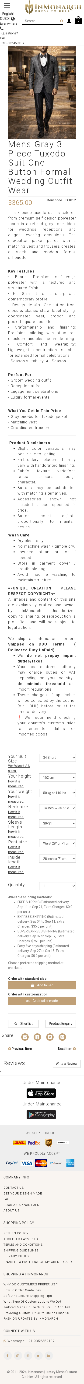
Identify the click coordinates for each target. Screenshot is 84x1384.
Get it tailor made (45, 1001)
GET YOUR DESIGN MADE (23, 1193)
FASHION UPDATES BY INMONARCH (31, 1318)
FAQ (7, 1199)
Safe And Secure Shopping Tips (28, 1296)
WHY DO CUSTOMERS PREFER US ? (31, 1284)
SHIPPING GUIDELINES (21, 1250)
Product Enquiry (60, 1023)
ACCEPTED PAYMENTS (21, 1239)
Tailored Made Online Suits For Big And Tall (37, 1307)
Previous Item (21, 1049)
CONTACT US (14, 1187)
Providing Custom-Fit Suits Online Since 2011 (38, 1313)
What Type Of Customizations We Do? (32, 1301)
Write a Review (66, 1063)
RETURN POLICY (16, 1233)
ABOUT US (12, 1210)
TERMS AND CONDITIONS (23, 1244)
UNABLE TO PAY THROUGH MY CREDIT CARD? (39, 1262)
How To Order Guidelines (22, 1290)
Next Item (65, 1049)
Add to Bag (44, 985)
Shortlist (26, 1023)
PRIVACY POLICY (16, 1256)
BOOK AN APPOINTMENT (22, 1205)
